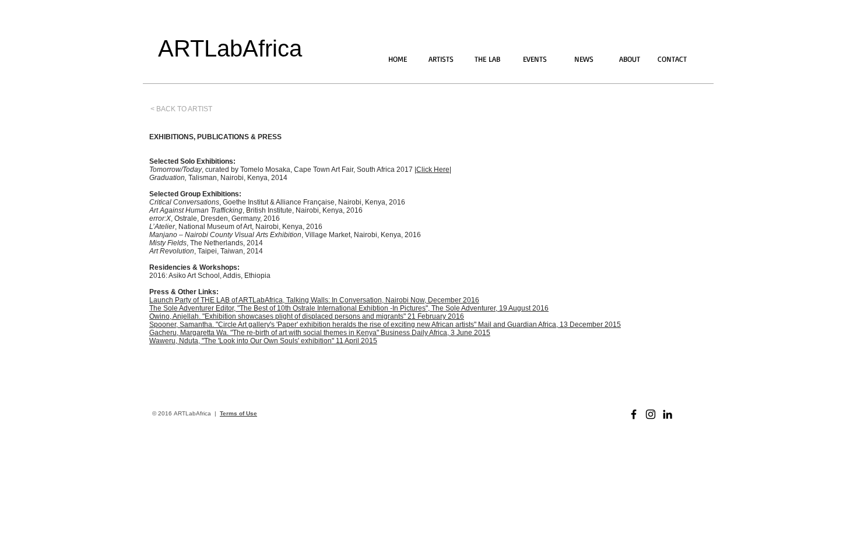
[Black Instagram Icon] (650, 414)
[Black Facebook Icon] (633, 414)
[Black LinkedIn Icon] (667, 414)
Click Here (432, 169)
